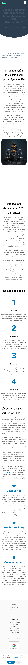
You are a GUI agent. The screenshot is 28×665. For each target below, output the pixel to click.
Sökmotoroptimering (15, 622)
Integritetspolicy (15, 630)
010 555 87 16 (14, 607)
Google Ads (14, 490)
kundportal (7, 472)
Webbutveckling (14, 527)
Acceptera (11, 662)
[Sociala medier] (14, 557)
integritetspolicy (15, 657)
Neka (18, 662)
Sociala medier (14, 562)
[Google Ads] (14, 486)
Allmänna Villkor (14, 628)
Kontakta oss (15, 632)
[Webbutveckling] (14, 522)
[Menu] (25, 2)
